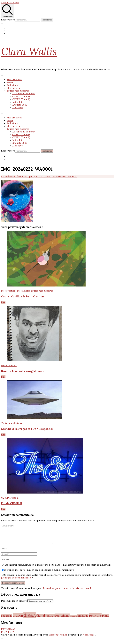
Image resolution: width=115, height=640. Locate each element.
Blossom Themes (58, 634)
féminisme (62, 615)
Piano (10, 82)
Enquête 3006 (19, 104)
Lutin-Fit (17, 101)
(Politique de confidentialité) (16, 577)
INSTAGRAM (8, 629)
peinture (95, 615)
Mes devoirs (13, 87)
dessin (29, 615)
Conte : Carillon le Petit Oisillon (22, 296)
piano (105, 615)
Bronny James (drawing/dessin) (22, 371)
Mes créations (14, 79)
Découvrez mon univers (14, 600)
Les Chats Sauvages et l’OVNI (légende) (27, 428)
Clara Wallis (29, 51)
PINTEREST (7, 631)
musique (82, 615)
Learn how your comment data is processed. (67, 588)
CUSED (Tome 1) (21, 96)
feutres (50, 615)
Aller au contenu (10, 2)
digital (40, 615)
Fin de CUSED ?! (11, 503)
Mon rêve (17, 107)
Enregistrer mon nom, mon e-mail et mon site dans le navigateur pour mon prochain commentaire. (58, 564)
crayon (18, 615)
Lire (3, 302)
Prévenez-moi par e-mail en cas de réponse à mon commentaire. (39, 569)
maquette (73, 616)
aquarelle (6, 615)
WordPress (88, 634)
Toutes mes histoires (18, 90)
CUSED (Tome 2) (21, 99)
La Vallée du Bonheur (23, 93)
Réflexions (12, 85)
